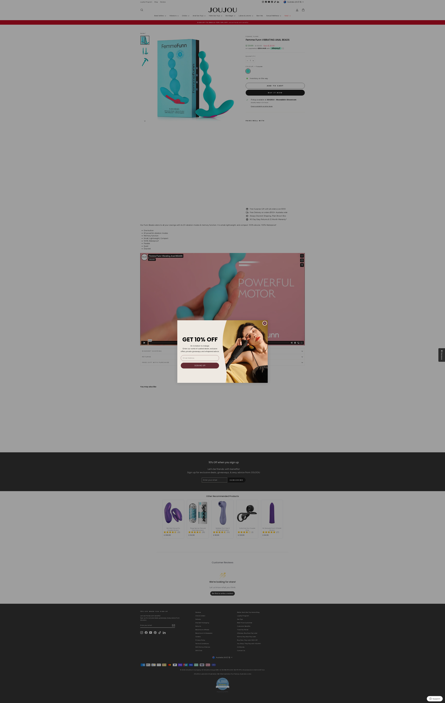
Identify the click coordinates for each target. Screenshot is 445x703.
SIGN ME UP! (199, 366)
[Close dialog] (265, 323)
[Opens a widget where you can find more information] (435, 699)
